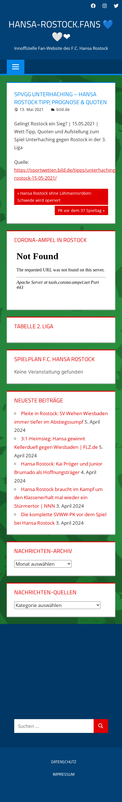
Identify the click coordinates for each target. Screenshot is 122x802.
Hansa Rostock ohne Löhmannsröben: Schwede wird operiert (54, 196)
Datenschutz (63, 762)
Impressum (64, 774)
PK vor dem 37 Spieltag (80, 211)
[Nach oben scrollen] (112, 792)
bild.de (63, 109)
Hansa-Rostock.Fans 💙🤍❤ (61, 30)
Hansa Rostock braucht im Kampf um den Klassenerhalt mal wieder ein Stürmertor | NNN (58, 497)
